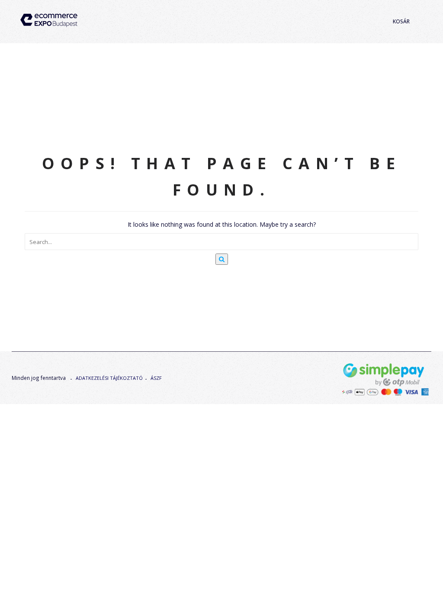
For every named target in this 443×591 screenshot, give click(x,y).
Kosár (401, 21)
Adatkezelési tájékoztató (109, 378)
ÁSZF (156, 378)
